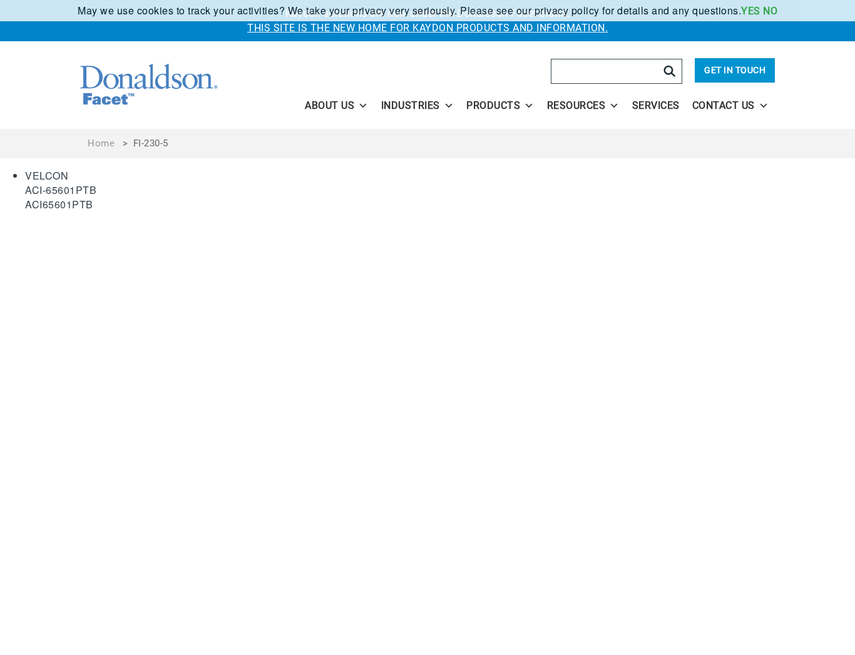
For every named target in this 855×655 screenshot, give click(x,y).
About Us (329, 105)
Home (101, 143)
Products (493, 105)
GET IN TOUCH (734, 70)
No (770, 11)
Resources (576, 105)
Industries (410, 105)
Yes (750, 11)
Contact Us (723, 105)
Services (656, 105)
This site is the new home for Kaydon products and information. (427, 28)
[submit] (669, 71)
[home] (184, 85)
